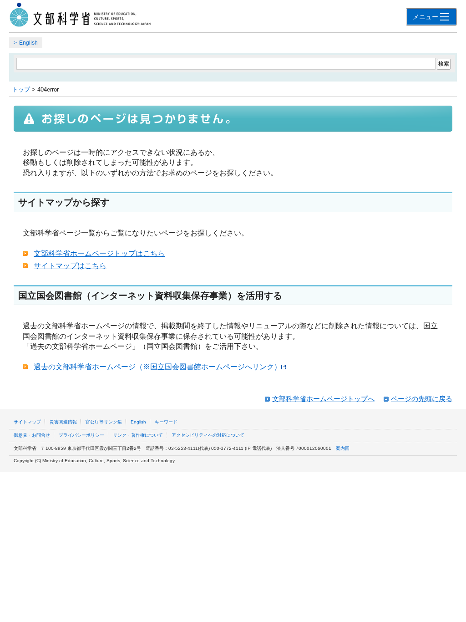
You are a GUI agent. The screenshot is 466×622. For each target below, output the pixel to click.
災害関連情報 (63, 421)
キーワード (166, 421)
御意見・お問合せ (32, 435)
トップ (21, 89)
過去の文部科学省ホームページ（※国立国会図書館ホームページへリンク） (157, 367)
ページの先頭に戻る (421, 399)
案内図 (343, 448)
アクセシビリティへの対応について (208, 435)
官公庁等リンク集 (104, 421)
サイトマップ (27, 421)
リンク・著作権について (138, 435)
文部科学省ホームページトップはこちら (99, 253)
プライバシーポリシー (81, 435)
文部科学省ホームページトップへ (323, 399)
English (28, 43)
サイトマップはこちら (70, 266)
